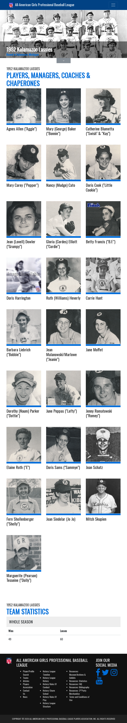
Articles (26, 681)
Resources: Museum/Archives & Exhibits (77, 674)
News (25, 696)
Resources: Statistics (78, 681)
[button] (64, 60)
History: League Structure (49, 705)
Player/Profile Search (28, 673)
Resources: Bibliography (79, 687)
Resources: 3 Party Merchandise (77, 692)
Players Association (28, 686)
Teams (25, 677)
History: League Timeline (49, 673)
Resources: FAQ (75, 684)
